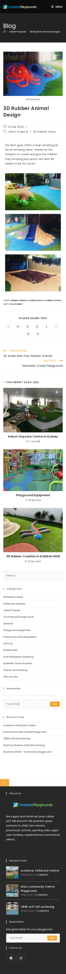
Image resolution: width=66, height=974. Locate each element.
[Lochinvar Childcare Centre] (12, 872)
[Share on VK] (28, 334)
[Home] (4, 31)
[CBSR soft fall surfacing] (12, 908)
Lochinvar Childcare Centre (19, 725)
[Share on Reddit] (37, 334)
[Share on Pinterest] (27, 326)
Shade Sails (10, 650)
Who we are (10, 676)
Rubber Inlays (36, 300)
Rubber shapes (53, 300)
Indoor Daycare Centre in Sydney (33, 437)
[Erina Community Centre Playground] (12, 890)
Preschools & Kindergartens (20, 637)
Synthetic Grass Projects (17, 663)
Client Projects (18, 131)
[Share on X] (8, 326)
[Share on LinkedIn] (37, 326)
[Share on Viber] (56, 326)
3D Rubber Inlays (44, 131)
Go (55, 704)
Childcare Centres (14, 603)
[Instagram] (20, 958)
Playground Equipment (33, 495)
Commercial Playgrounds (18, 617)
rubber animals (19, 300)
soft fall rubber (12, 304)
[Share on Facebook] (18, 326)
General (8, 623)
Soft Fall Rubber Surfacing (18, 657)
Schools (8, 643)
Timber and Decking (15, 670)
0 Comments (42, 875)
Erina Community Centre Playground (25, 732)
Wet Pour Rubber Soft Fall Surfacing (24, 745)
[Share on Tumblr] (46, 326)
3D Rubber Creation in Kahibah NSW (33, 556)
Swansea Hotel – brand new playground (27, 752)
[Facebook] (11, 958)
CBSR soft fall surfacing (16, 738)
